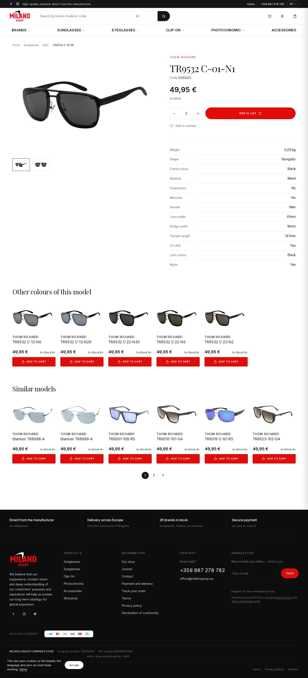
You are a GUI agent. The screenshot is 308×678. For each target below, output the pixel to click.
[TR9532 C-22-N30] (129, 334)
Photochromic (226, 30)
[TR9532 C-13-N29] (82, 334)
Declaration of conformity (140, 613)
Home (251, 4)
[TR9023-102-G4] (274, 431)
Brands (19, 30)
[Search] (164, 16)
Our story (128, 562)
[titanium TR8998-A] (34, 431)
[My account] (282, 16)
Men (46, 45)
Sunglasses (69, 30)
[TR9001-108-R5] (130, 431)
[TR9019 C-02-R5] (226, 431)
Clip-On (173, 30)
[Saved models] (269, 16)
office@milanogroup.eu (197, 579)
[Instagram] (24, 614)
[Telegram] (34, 614)
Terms (23, 669)
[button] (183, 125)
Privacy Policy (283, 597)
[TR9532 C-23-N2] (226, 334)
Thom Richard (183, 57)
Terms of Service (242, 601)
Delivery (293, 669)
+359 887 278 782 (272, 4)
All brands (71, 598)
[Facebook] (13, 614)
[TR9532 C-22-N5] (178, 334)
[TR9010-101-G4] (178, 431)
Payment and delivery (137, 584)
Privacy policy (132, 606)
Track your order (134, 591)
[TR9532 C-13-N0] (34, 334)
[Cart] (295, 16)
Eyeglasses (123, 30)
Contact (127, 576)
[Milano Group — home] (20, 16)
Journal (127, 569)
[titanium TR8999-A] (82, 431)
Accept (74, 665)
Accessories (284, 30)
